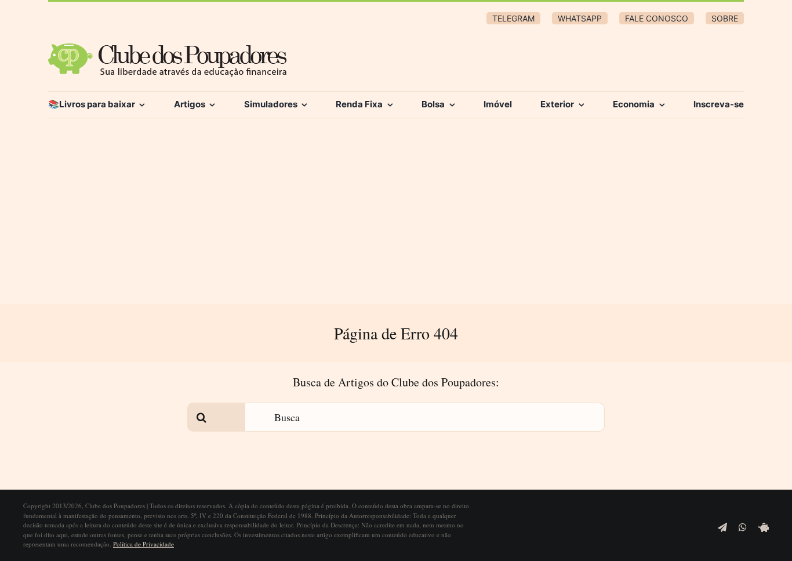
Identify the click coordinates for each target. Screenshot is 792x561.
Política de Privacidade (143, 544)
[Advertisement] (396, 217)
